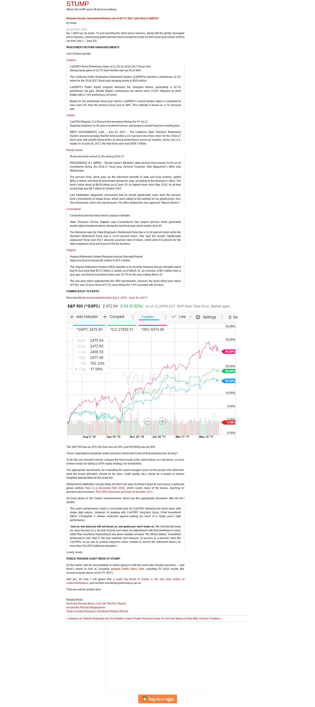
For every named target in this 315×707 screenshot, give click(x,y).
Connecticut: (73, 209)
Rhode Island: (74, 150)
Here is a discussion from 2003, (105, 488)
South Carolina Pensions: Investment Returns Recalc (97, 611)
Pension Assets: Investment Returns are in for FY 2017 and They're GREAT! (112, 18)
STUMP (77, 3)
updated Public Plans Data (127, 568)
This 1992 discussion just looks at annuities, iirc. (124, 491)
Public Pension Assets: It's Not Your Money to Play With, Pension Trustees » (178, 618)
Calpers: (71, 60)
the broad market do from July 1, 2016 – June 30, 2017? (114, 297)
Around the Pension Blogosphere (85, 607)
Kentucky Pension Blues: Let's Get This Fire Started (96, 603)
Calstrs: (70, 115)
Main (129, 618)
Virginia (70, 250)
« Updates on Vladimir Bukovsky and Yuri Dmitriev (95, 618)
